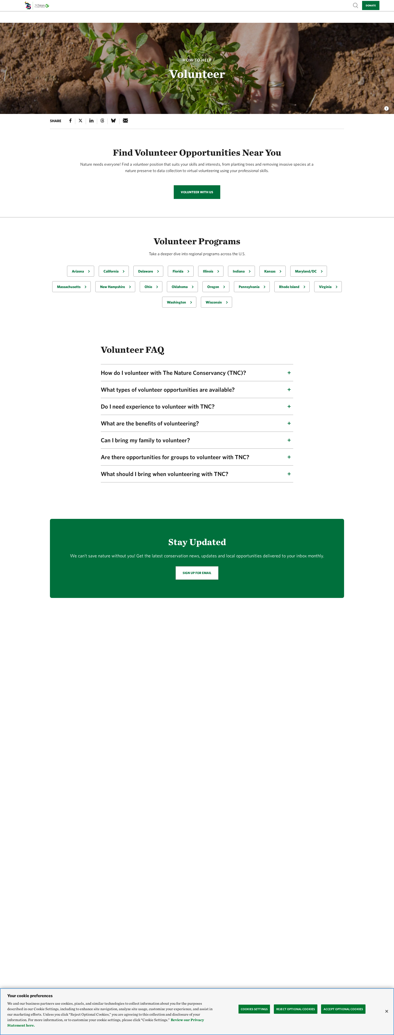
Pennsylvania (249, 287)
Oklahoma (180, 287)
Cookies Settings (254, 1009)
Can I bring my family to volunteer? (145, 440)
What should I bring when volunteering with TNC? (164, 473)
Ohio (148, 287)
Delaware (145, 271)
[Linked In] (91, 121)
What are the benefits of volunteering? (150, 423)
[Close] (387, 1011)
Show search (355, 5)
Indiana (239, 271)
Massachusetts (68, 287)
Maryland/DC (306, 271)
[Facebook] (70, 121)
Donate (371, 5)
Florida (178, 271)
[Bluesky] (113, 121)
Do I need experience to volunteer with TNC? (158, 406)
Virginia (325, 287)
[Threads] (102, 121)
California (111, 271)
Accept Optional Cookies (343, 1009)
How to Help (197, 60)
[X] (80, 121)
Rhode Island (289, 287)
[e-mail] (125, 121)
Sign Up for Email (197, 573)
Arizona (78, 271)
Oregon (213, 287)
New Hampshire (112, 287)
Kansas (269, 271)
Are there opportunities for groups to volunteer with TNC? (175, 456)
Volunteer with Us (197, 192)
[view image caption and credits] (386, 107)
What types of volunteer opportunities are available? (168, 389)
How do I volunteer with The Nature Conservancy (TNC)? (173, 372)
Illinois (208, 271)
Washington (176, 302)
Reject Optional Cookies (295, 1009)
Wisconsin (214, 302)
